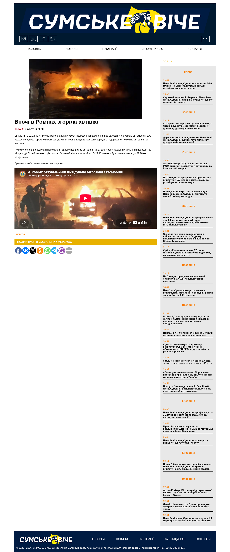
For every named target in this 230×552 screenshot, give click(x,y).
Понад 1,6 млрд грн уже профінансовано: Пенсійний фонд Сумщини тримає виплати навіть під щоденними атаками (187, 466)
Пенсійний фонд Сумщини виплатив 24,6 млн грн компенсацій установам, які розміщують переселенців (187, 85)
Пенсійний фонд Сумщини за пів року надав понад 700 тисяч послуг (185, 441)
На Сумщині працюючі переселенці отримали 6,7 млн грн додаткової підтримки (184, 278)
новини (72, 48)
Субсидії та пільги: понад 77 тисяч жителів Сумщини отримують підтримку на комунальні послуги (187, 252)
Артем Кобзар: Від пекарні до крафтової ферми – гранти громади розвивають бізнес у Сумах (187, 492)
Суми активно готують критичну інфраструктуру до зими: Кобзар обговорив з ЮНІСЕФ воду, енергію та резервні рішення (186, 348)
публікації (109, 48)
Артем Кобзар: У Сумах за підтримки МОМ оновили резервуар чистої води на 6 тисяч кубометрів (187, 166)
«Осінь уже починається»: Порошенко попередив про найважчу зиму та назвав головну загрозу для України (187, 374)
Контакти (195, 48)
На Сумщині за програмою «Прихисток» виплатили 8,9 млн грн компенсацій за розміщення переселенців (187, 180)
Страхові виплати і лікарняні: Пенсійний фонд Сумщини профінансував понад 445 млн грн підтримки (188, 99)
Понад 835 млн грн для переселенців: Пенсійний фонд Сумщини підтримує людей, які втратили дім (185, 194)
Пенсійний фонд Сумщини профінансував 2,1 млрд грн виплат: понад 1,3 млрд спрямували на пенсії (188, 414)
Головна (34, 48)
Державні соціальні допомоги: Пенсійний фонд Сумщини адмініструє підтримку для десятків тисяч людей (187, 139)
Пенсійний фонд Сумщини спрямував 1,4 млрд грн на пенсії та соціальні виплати (187, 519)
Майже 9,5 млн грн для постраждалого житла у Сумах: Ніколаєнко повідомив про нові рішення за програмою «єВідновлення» (186, 320)
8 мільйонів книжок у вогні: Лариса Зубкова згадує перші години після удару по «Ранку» (188, 361)
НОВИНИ (166, 61)
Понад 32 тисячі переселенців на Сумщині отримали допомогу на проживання (188, 333)
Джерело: (19, 234)
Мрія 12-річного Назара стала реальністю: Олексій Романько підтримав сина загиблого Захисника (188, 428)
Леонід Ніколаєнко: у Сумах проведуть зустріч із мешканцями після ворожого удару (186, 506)
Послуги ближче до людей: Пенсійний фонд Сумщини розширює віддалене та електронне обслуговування (187, 388)
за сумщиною (152, 48)
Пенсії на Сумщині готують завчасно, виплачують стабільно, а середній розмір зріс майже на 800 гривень (188, 292)
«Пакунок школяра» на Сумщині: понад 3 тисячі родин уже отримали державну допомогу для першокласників (187, 125)
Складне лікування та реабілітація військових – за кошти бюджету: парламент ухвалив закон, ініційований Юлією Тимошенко (186, 237)
